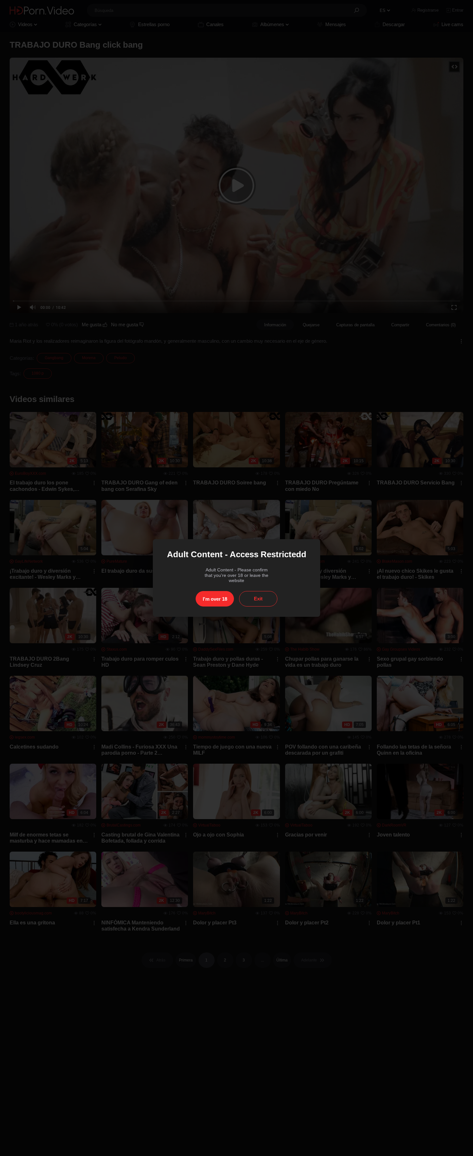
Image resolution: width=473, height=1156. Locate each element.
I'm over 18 (215, 599)
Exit (258, 598)
